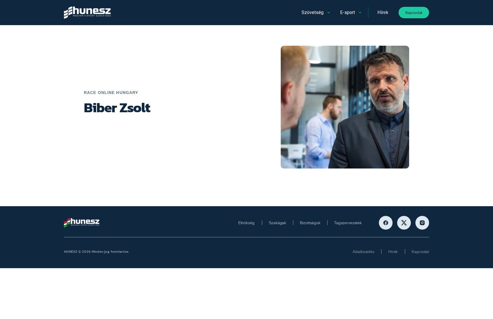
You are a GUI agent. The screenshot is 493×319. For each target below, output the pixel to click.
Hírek (382, 12)
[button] (316, 12)
